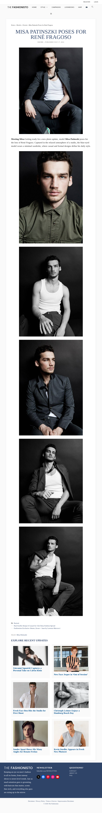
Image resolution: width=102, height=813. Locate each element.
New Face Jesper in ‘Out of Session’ (71, 674)
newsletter (51, 771)
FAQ (70, 775)
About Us (73, 773)
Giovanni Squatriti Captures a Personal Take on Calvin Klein (27, 669)
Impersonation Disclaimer (66, 801)
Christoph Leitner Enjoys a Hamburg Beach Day (67, 711)
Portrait (25, 25)
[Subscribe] (86, 7)
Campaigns (56, 7)
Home (34, 7)
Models (19, 25)
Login (96, 2)
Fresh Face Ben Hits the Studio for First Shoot (29, 711)
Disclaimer (31, 801)
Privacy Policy (40, 801)
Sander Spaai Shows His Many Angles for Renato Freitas (27, 750)
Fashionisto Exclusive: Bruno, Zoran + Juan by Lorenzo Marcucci (37, 628)
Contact (72, 771)
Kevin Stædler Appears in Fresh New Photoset (69, 750)
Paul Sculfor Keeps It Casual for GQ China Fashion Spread (34, 626)
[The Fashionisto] (18, 7)
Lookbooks (69, 7)
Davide (40, 42)
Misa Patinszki (22, 635)
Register (86, 2)
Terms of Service (51, 801)
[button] (92, 7)
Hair (80, 7)
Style (43, 7)
